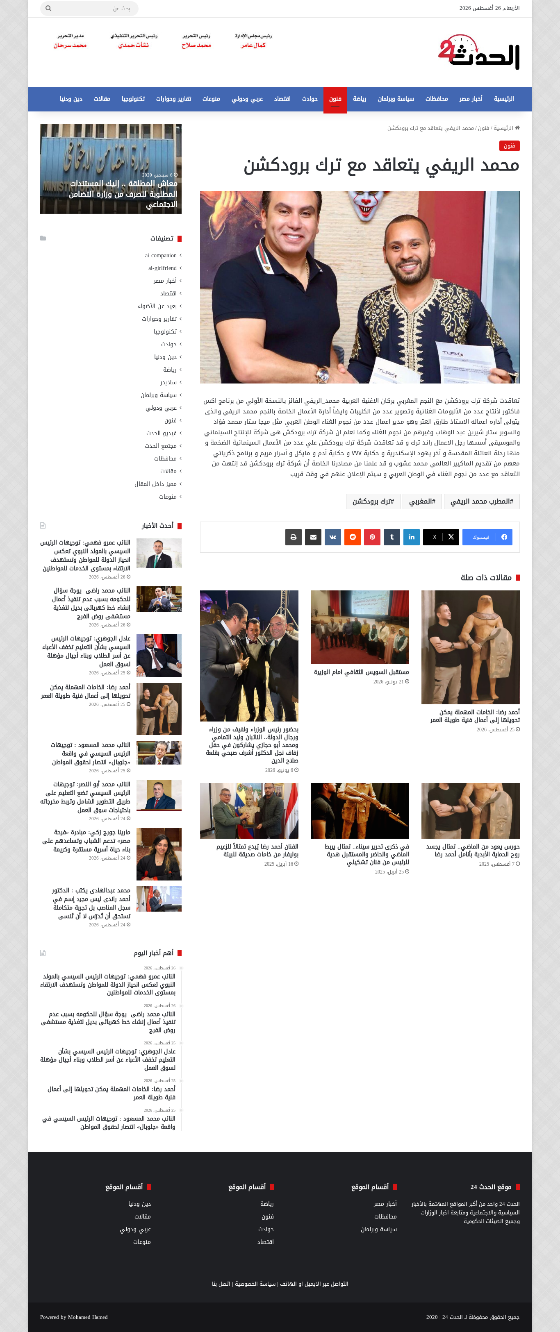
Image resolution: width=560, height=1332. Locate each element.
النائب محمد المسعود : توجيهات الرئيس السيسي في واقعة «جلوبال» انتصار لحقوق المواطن (90, 754)
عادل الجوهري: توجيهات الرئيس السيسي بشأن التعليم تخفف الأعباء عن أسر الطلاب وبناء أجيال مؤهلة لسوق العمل (86, 651)
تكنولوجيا (133, 98)
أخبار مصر (471, 98)
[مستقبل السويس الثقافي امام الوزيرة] (360, 627)
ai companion (161, 255)
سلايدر (168, 382)
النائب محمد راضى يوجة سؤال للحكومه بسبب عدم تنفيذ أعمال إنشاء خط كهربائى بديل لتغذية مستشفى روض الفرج (91, 603)
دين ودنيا (71, 98)
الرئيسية (504, 98)
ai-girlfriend (162, 268)
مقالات (102, 98)
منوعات (211, 98)
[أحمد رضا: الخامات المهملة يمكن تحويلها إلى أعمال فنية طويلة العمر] (470, 647)
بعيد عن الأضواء (157, 306)
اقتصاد (282, 98)
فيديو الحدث (161, 433)
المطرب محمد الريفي (480, 501)
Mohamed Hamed (88, 1317)
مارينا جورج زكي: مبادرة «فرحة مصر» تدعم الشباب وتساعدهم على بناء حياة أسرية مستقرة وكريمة (86, 841)
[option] (111, 169)
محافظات (437, 98)
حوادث (310, 98)
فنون (335, 98)
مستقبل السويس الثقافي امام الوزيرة (361, 672)
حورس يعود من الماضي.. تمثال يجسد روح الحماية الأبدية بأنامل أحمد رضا (473, 850)
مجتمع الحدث (161, 446)
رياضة (360, 98)
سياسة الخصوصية (255, 1284)
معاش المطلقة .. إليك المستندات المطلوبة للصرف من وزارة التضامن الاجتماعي (123, 194)
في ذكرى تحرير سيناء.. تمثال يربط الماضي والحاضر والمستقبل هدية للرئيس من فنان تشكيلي (367, 854)
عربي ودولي (247, 98)
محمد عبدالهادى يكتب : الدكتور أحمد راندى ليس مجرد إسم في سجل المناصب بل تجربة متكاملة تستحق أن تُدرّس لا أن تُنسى (91, 903)
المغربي (420, 501)
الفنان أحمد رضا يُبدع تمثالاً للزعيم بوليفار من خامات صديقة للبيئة (257, 850)
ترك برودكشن (372, 501)
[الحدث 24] (479, 52)
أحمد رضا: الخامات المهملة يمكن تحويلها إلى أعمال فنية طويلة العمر (475, 716)
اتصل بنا (221, 1284)
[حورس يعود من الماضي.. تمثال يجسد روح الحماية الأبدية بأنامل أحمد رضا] (470, 810)
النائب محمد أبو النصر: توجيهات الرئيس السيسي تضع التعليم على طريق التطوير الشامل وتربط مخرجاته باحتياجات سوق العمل (85, 797)
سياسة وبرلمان (396, 98)
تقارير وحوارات (173, 98)
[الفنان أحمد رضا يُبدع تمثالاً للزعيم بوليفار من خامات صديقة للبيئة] (249, 810)
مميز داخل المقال (155, 484)
